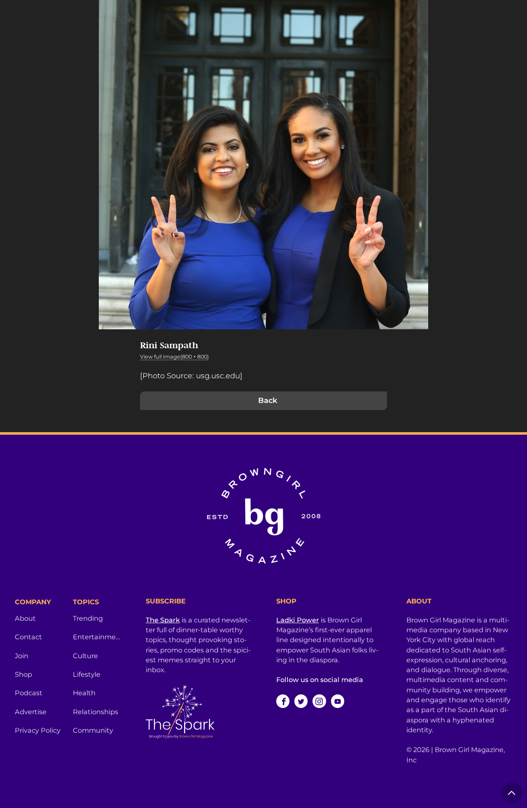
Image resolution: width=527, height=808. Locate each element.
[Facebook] (282, 701)
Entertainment (97, 637)
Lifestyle (86, 674)
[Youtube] (337, 701)
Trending (88, 618)
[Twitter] (301, 701)
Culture (85, 656)
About (25, 618)
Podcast (28, 693)
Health (84, 693)
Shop (23, 674)
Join (21, 656)
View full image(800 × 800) (174, 357)
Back (267, 400)
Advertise (31, 712)
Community (93, 730)
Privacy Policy (38, 730)
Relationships (95, 712)
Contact (28, 637)
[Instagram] (319, 701)
